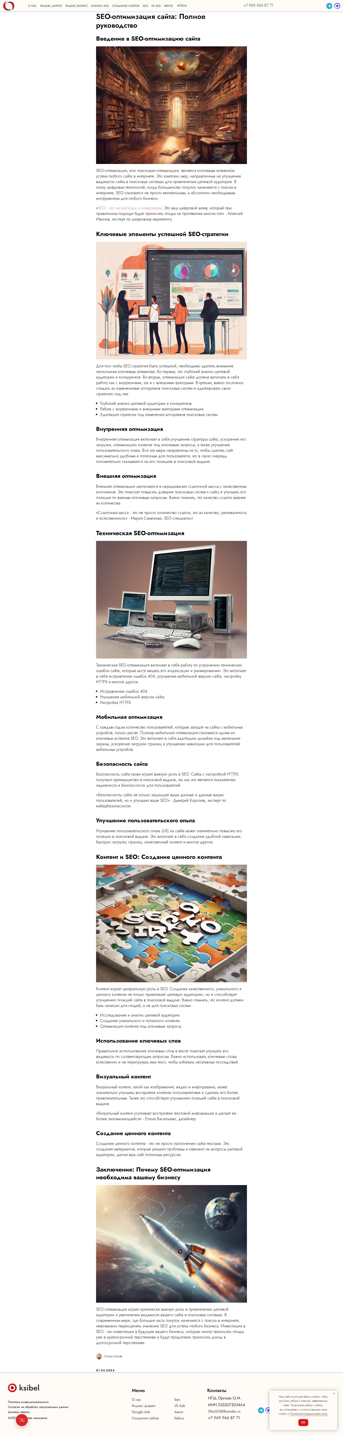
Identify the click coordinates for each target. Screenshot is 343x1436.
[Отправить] (84, 1405)
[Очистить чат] (80, 1306)
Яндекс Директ (143, 1405)
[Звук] (74, 1307)
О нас (136, 1399)
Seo (177, 1399)
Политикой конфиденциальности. (309, 1414)
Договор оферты (19, 1412)
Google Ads (141, 1412)
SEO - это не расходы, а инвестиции (130, 208)
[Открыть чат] (22, 1420)
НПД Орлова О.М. (224, 1398)
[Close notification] (334, 1394)
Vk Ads (179, 1405)
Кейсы (179, 1418)
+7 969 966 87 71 (258, 5)
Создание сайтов (145, 1418)
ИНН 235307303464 (226, 1405)
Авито (178, 1412)
